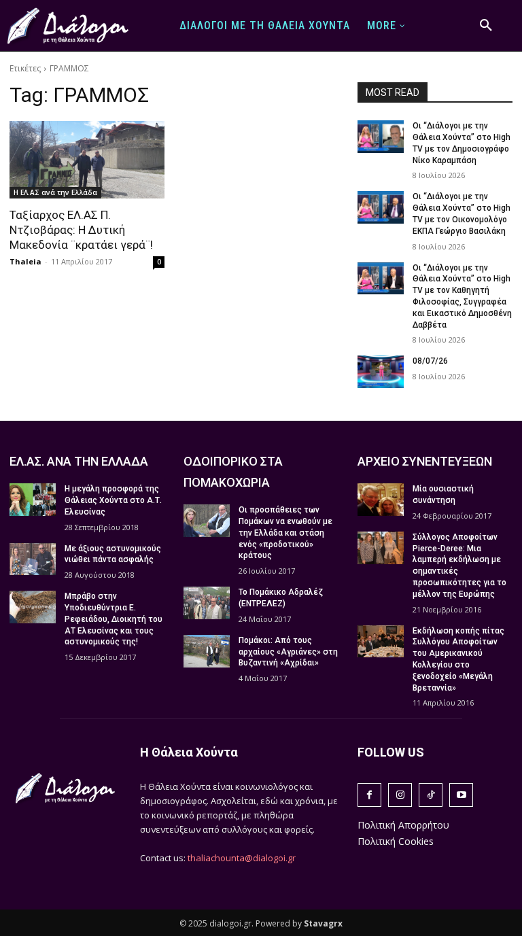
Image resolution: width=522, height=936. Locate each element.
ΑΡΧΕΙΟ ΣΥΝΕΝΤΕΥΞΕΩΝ (425, 461)
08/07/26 (430, 361)
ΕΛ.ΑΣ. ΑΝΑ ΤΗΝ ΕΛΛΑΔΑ (79, 461)
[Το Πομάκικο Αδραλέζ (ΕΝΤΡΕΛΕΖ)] (207, 603)
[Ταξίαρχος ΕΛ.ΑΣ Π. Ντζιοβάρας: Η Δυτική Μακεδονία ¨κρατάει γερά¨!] (87, 159)
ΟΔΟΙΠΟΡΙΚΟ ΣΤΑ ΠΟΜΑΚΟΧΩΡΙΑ (233, 471)
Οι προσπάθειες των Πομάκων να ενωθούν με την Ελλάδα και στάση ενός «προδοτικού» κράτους (285, 532)
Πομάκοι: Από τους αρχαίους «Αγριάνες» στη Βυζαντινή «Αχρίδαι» (288, 652)
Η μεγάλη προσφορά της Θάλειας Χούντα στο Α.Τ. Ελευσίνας (113, 500)
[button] (486, 26)
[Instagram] (400, 795)
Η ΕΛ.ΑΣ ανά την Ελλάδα (55, 192)
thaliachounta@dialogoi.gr (242, 858)
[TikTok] (430, 795)
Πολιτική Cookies (396, 841)
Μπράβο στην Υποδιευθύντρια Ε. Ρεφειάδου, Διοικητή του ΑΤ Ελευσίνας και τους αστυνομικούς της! (113, 618)
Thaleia (25, 261)
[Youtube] (461, 795)
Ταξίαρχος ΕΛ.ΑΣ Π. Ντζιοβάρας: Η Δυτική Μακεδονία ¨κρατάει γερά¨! (81, 230)
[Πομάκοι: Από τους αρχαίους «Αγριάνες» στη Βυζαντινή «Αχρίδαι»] (207, 651)
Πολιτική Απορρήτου (403, 824)
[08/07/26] (381, 372)
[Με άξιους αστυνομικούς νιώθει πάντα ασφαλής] (33, 559)
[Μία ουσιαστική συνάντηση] (381, 499)
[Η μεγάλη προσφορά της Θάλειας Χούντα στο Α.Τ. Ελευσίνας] (33, 499)
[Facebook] (369, 795)
